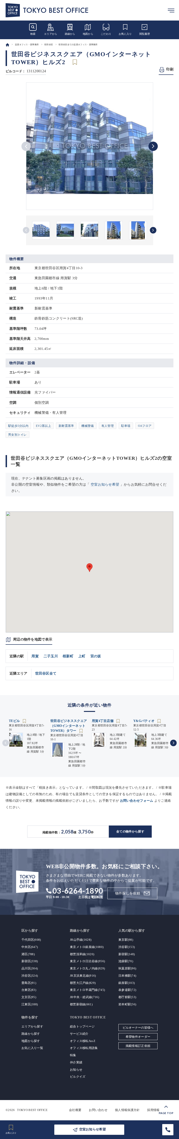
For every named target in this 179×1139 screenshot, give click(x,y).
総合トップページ (82, 1026)
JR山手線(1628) (80, 939)
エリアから (50, 33)
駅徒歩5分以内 (18, 426)
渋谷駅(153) (126, 947)
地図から (88, 33)
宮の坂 (95, 656)
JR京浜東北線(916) (83, 975)
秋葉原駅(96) (127, 968)
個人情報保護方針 (127, 1110)
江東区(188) (29, 1004)
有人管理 (107, 426)
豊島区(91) (28, 983)
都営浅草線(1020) (82, 954)
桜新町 (68, 656)
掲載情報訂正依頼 (138, 1046)
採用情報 (153, 1110)
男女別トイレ (17, 434)
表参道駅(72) (127, 990)
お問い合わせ (98, 1110)
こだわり (106, 33)
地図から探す (30, 1041)
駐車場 (126, 426)
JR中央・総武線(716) (84, 997)
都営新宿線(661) (81, 1004)
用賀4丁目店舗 (103, 721)
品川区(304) (29, 968)
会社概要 (75, 1110)
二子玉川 (51, 656)
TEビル (15, 721)
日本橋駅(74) (127, 975)
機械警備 (87, 426)
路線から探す (30, 1033)
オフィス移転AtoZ (82, 1041)
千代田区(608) (31, 939)
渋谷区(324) (29, 975)
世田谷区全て (46, 673)
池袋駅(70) (125, 961)
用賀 (35, 656)
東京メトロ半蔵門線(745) (87, 990)
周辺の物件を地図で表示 (32, 639)
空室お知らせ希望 (105, 484)
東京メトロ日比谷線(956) (87, 961)
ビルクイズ (78, 1076)
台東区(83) (28, 990)
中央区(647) (29, 947)
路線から (70, 33)
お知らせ (76, 1069)
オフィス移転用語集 (84, 1048)
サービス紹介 (79, 1033)
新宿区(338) (29, 961)
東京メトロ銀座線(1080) (86, 947)
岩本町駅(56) (127, 1004)
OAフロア (145, 426)
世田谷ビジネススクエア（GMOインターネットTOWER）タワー (68, 725)
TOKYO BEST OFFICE (32, 1110)
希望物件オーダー (138, 1036)
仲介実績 (76, 1062)
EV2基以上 (43, 426)
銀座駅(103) (126, 983)
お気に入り (125, 33)
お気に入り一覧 (32, 1048)
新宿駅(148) (126, 954)
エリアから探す (32, 1026)
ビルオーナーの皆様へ (138, 1027)
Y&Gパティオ (144, 721)
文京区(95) (28, 997)
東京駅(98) (125, 939)
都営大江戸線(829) (83, 983)
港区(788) (28, 954)
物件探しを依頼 (127, 893)
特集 (73, 1055)
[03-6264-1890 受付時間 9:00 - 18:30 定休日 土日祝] (167, 1129)
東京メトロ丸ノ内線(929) (87, 968)
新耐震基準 (66, 426)
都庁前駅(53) (127, 997)
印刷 (169, 69)
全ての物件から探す (130, 831)
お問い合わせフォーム (136, 800)
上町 (82, 656)
